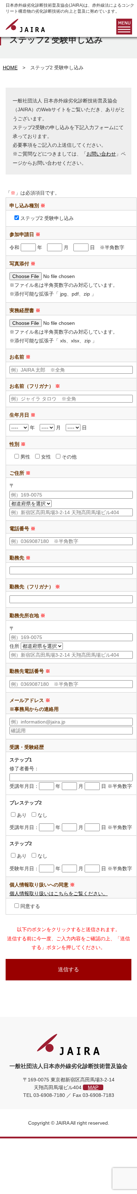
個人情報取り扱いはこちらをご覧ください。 (58, 893)
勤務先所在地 (27, 615)
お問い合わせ (101, 154)
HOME (10, 67)
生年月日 (22, 415)
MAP (93, 1087)
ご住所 (20, 473)
